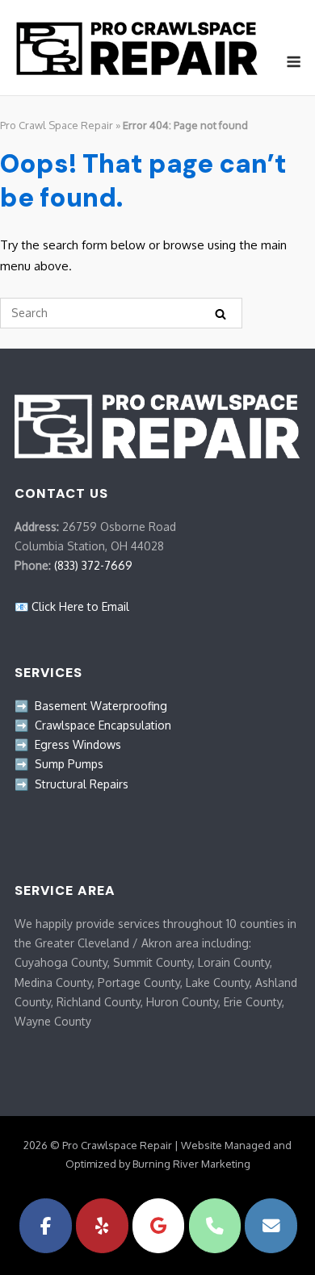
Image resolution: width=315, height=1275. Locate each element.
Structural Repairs (81, 784)
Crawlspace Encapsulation (103, 725)
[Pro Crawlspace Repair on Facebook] (45, 1225)
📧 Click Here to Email (72, 606)
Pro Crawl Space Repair (56, 125)
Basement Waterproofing (101, 706)
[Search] (220, 313)
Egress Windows (78, 744)
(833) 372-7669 (93, 565)
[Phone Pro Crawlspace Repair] (215, 1225)
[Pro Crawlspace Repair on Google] (158, 1225)
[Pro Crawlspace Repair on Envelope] (271, 1225)
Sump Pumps (69, 764)
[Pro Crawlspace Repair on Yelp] (102, 1225)
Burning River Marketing (191, 1163)
